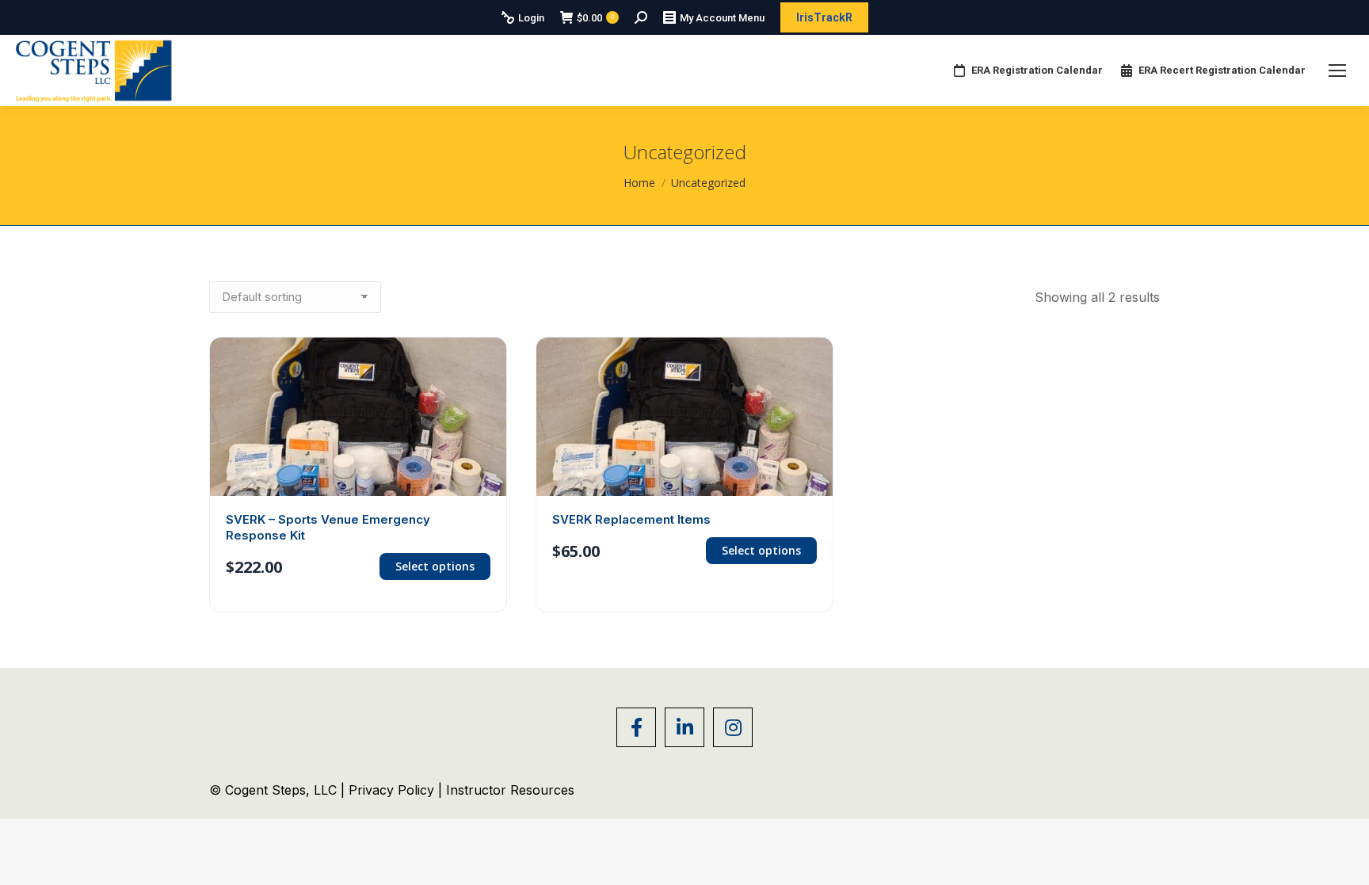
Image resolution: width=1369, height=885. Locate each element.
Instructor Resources (510, 790)
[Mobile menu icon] (1337, 70)
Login (531, 18)
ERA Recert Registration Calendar (1222, 70)
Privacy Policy (393, 790)
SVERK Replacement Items (631, 519)
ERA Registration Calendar (1037, 70)
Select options (435, 566)
